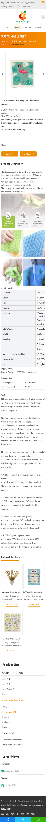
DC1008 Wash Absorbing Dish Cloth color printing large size (12, 639)
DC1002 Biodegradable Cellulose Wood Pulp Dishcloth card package (33, 592)
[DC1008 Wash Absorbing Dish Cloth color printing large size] (12, 622)
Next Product (28, 154)
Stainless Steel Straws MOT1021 (12, 592)
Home (6, 27)
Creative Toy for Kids (12, 673)
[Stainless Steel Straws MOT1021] (12, 576)
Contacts (39, 27)
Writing (24, 3)
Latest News (11, 756)
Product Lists (11, 664)
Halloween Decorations (12, 745)
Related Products (10, 557)
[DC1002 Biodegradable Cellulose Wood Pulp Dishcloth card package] (33, 576)
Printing (31, 3)
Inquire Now (10, 154)
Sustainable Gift (16, 44)
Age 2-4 (6, 679)
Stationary (6, 722)
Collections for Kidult (12, 700)
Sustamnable (25, 6)
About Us (28, 27)
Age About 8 (8, 689)
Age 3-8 (6, 684)
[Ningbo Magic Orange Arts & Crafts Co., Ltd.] (23, 16)
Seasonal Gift (13, 6)
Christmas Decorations (12, 740)
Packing (4, 6)
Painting (5, 694)
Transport (5, 764)
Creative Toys (15, 3)
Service (4, 778)
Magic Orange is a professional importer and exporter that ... (12, 598)
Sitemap (24, 805)
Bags (4, 727)
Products (17, 27)
